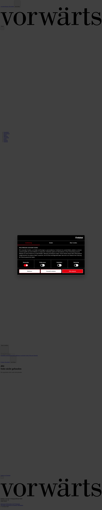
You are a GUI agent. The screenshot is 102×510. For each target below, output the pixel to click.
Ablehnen (29, 271)
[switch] (42, 265)
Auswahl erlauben (51, 271)
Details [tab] (51, 242)
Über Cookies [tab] (73, 242)
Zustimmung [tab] (28, 242)
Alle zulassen (72, 271)
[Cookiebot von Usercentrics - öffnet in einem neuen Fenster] (76, 238)
